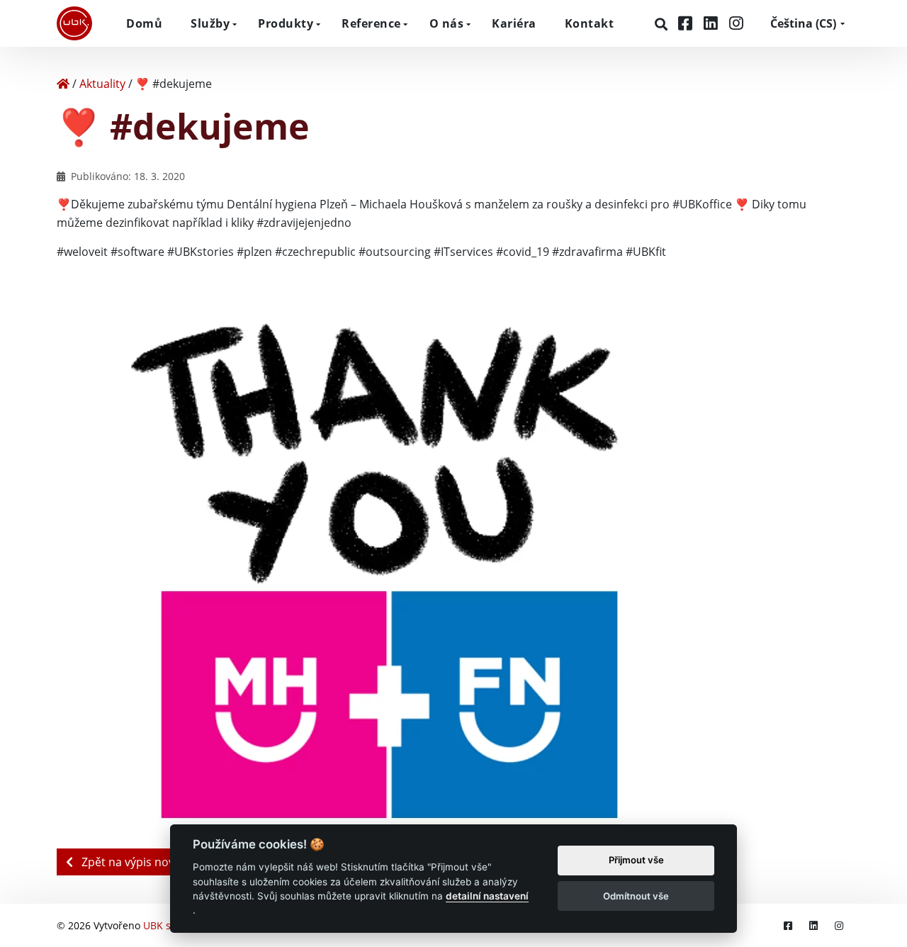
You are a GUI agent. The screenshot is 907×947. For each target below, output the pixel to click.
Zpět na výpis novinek (137, 862)
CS (803, 23)
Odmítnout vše (636, 896)
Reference (371, 23)
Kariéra (514, 23)
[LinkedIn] (713, 23)
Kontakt (589, 23)
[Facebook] (687, 23)
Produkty (285, 23)
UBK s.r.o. (166, 925)
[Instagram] (736, 23)
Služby (210, 23)
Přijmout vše (636, 860)
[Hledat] (663, 24)
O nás (446, 23)
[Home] (63, 83)
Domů (144, 23)
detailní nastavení (487, 896)
